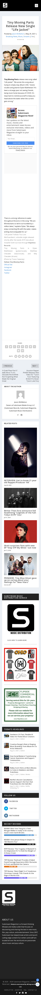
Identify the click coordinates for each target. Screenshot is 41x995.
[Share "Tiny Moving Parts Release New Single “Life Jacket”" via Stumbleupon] (34, 347)
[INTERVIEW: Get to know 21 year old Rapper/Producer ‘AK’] (20, 453)
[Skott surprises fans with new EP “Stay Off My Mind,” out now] (20, 531)
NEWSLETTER (8, 990)
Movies (27, 774)
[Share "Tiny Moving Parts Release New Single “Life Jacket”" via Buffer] (30, 347)
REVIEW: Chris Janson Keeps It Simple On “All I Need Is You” (19, 841)
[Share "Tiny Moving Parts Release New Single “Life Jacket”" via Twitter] (11, 347)
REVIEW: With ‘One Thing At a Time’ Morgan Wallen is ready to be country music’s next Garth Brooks (18, 830)
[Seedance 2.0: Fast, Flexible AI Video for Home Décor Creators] (6, 735)
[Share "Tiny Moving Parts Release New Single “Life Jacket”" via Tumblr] (18, 347)
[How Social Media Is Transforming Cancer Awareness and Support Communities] (6, 757)
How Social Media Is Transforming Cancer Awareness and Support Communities (23, 758)
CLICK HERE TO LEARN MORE (17, 640)
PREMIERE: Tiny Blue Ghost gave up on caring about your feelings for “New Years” (20, 580)
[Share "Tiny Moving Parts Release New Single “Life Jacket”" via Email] (18, 351)
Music (20, 36)
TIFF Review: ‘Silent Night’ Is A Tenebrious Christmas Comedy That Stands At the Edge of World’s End (20, 873)
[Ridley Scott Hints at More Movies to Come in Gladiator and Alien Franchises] (6, 769)
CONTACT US (32, 990)
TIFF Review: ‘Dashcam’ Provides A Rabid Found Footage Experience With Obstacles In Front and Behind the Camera (20, 862)
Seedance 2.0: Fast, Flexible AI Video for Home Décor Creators (22, 735)
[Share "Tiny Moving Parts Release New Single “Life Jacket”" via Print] (22, 351)
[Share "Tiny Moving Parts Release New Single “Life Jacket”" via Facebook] (7, 347)
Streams (26, 36)
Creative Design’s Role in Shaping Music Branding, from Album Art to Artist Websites (23, 746)
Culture (22, 739)
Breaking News (11, 36)
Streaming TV (14, 788)
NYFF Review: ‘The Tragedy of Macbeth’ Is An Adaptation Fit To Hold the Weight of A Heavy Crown (20, 851)
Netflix (27, 786)
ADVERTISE (18, 990)
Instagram (8, 267)
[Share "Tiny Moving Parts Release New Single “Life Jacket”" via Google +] (15, 347)
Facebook (7, 270)
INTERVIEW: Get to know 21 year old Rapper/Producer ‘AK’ (20, 481)
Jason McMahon (18, 34)
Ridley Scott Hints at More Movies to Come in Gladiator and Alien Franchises (23, 770)
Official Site (8, 265)
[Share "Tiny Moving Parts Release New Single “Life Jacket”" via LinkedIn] (26, 347)
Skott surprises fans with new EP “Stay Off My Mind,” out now (20, 546)
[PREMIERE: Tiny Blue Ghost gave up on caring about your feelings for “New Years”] (20, 564)
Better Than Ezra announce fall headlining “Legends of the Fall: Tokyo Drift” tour (20, 512)
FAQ (25, 990)
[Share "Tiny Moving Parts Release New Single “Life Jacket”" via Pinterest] (22, 347)
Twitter (7, 273)
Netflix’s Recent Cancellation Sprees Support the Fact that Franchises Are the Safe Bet (21, 782)
